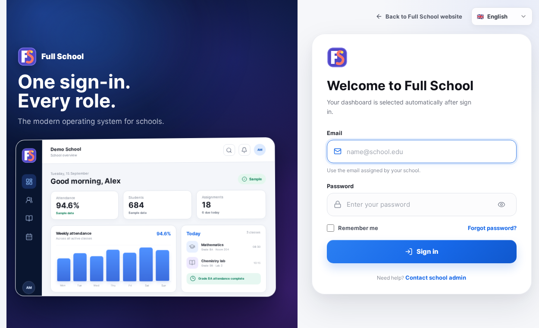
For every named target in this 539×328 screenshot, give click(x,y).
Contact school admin (435, 277)
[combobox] (502, 16)
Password (340, 186)
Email (334, 132)
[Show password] (501, 204)
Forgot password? (492, 227)
